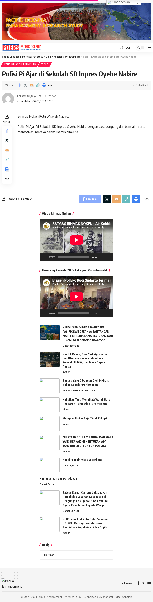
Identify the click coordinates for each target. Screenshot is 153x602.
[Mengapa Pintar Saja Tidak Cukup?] (50, 423)
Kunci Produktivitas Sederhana (82, 459)
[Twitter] (143, 583)
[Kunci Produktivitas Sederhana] (50, 465)
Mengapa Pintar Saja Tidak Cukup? (85, 418)
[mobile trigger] (147, 47)
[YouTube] (149, 583)
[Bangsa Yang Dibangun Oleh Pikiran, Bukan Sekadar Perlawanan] (50, 385)
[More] (50, 85)
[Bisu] (102, 257)
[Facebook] (138, 583)
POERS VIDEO (80, 390)
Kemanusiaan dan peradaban (58, 478)
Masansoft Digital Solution (116, 596)
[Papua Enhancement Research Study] (22, 47)
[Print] (44, 85)
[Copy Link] (37, 85)
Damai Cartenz (48, 484)
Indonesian (121, 2)
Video (45, 64)
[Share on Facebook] (19, 85)
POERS (66, 372)
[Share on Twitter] (25, 85)
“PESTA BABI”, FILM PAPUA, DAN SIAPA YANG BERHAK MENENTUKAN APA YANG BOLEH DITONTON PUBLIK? (88, 441)
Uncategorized (71, 345)
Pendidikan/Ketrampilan (20, 64)
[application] (76, 240)
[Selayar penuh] (108, 257)
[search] (121, 48)
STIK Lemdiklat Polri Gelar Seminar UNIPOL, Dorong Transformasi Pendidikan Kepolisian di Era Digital (85, 523)
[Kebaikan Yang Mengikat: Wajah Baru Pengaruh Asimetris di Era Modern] (50, 404)
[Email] (31, 85)
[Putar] (45, 257)
